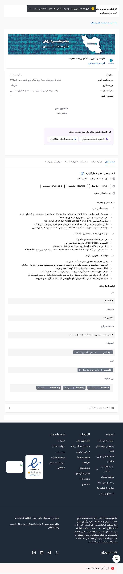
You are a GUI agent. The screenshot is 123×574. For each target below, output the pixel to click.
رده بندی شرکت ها (106, 482)
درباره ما (61, 441)
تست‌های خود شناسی (106, 469)
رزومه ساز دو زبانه (106, 441)
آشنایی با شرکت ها (105, 488)
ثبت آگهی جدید (83, 441)
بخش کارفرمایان (83, 473)
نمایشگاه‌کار (84, 468)
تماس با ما (60, 452)
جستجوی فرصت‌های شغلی (105, 449)
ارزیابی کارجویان (83, 452)
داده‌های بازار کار (107, 493)
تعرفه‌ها (86, 463)
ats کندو (86, 484)
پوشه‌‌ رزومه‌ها (83, 457)
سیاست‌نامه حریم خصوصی (57, 465)
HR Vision (85, 479)
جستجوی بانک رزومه (80, 446)
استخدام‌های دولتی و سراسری (105, 459)
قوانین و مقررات (58, 457)
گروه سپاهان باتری (96, 63)
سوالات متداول (107, 477)
